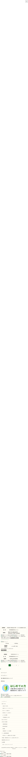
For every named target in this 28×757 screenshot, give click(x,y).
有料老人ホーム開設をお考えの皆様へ (9, 735)
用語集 (4, 728)
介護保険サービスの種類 (7, 730)
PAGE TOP (2, 751)
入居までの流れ (5, 706)
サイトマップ (3, 672)
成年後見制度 (5, 726)
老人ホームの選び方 (6, 710)
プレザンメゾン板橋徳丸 (8, 638)
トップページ (4, 701)
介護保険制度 (5, 724)
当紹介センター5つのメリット (8, 708)
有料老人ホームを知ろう (7, 712)
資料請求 (22, 635)
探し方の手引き (4, 719)
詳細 (17, 638)
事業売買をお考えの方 (6, 740)
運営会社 (3, 681)
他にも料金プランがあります (7, 648)
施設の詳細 (9, 635)
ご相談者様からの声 (6, 717)
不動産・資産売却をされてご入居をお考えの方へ (10, 737)
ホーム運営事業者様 (5, 733)
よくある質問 (5, 715)
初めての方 (4, 703)
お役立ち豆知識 (4, 721)
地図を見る (23, 636)
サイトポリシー (4, 675)
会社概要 (3, 742)
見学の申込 (11, 636)
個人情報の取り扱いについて (7, 678)
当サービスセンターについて (8, 744)
